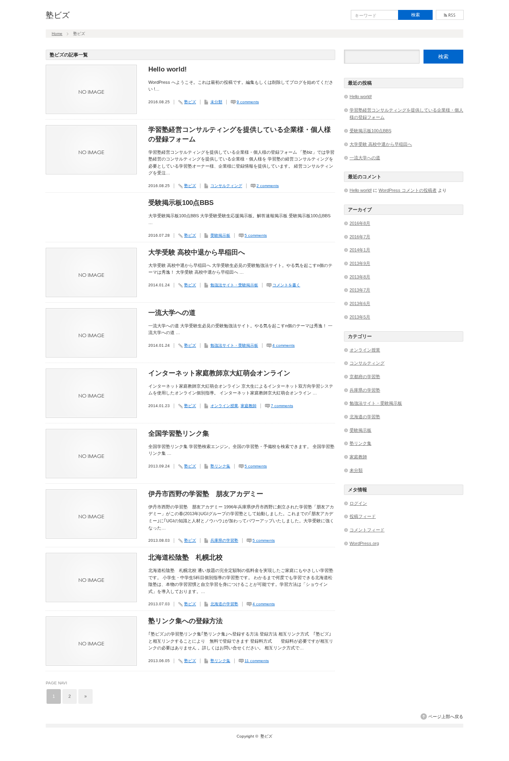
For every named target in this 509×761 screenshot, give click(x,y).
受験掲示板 (220, 235)
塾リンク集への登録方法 (185, 621)
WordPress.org (364, 543)
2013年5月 (360, 317)
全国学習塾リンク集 (178, 433)
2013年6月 (360, 303)
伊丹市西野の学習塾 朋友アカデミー (205, 494)
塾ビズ (58, 15)
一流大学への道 (172, 313)
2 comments (267, 185)
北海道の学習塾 (224, 604)
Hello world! (167, 69)
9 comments (248, 102)
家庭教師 (248, 406)
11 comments (257, 661)
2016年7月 (360, 236)
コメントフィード (367, 529)
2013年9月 (360, 263)
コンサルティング (226, 185)
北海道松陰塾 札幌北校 (185, 557)
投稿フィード (363, 516)
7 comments (282, 406)
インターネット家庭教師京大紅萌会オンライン (219, 373)
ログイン (358, 503)
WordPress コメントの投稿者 (408, 190)
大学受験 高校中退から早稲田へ (196, 252)
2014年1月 (360, 249)
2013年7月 (360, 290)
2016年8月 (360, 223)
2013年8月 (360, 276)
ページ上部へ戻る (445, 716)
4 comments (283, 345)
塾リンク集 (220, 466)
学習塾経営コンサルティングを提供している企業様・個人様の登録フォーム (239, 134)
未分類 (216, 102)
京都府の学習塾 (365, 376)
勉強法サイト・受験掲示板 (234, 285)
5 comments (256, 235)
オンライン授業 (224, 406)
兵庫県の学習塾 (224, 540)
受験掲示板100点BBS (181, 203)
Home (57, 33)
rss (450, 15)
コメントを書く (286, 285)
